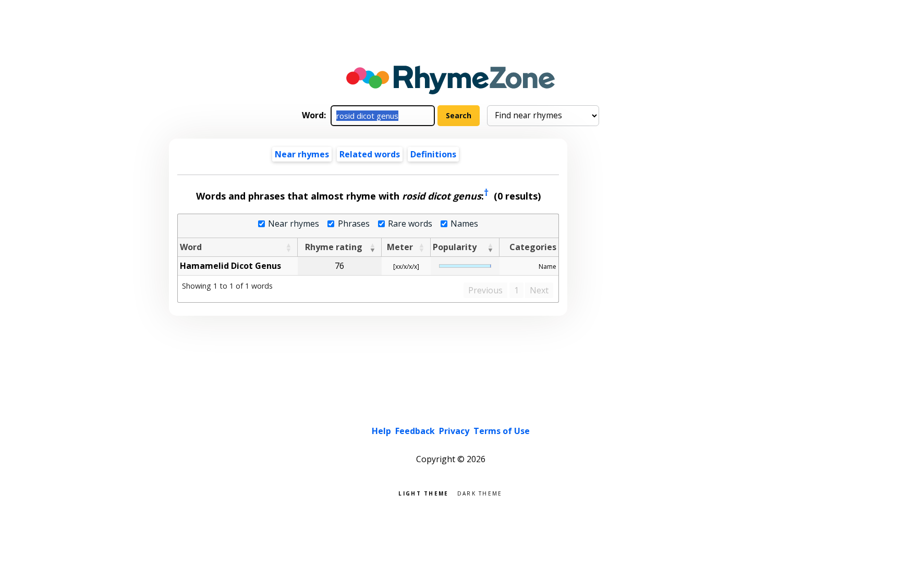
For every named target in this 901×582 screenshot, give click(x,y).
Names (464, 223)
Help (381, 431)
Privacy (454, 431)
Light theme (423, 493)
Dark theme (480, 493)
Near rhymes (293, 223)
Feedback (415, 431)
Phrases (353, 223)
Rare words (410, 223)
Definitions (433, 154)
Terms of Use (501, 431)
